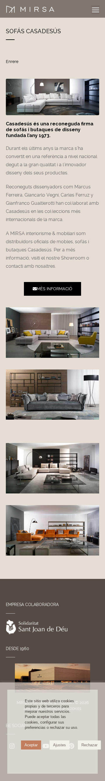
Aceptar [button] (31, 745)
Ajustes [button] (59, 745)
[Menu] (95, 9)
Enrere (12, 61)
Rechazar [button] (89, 745)
